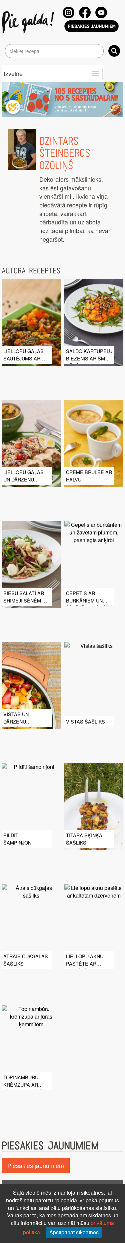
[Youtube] (101, 12)
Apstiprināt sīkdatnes (74, 1232)
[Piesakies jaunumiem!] (91, 26)
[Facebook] (85, 12)
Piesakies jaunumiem (35, 1165)
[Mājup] (29, 22)
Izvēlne (13, 73)
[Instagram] (68, 12)
